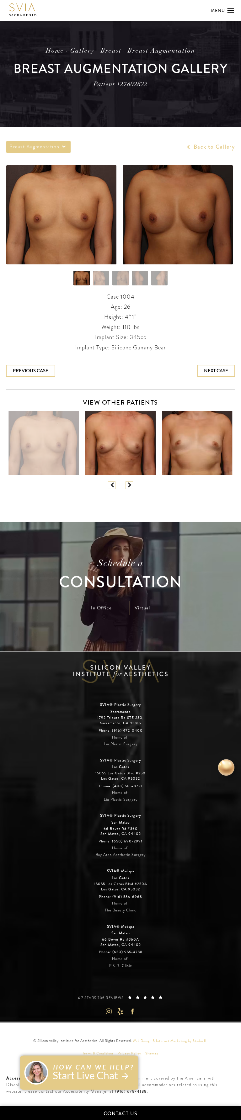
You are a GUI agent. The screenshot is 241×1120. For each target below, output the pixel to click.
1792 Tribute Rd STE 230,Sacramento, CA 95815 (120, 720)
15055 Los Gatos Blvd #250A (120, 886)
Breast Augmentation (161, 51)
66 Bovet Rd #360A (120, 942)
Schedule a (120, 575)
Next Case (216, 370)
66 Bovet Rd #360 (120, 831)
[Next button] (129, 485)
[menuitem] (108, 1011)
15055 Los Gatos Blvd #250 (120, 776)
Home (55, 51)
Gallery (82, 51)
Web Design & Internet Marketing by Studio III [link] (170, 1040)
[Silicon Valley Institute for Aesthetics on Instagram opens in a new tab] (108, 1011)
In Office (101, 607)
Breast (111, 51)
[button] (231, 10)
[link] (121, 730)
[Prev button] (111, 485)
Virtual (142, 607)
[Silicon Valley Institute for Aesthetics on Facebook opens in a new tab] (133, 1011)
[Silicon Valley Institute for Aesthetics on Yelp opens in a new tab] (121, 1011)
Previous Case (30, 370)
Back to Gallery (213, 147)
